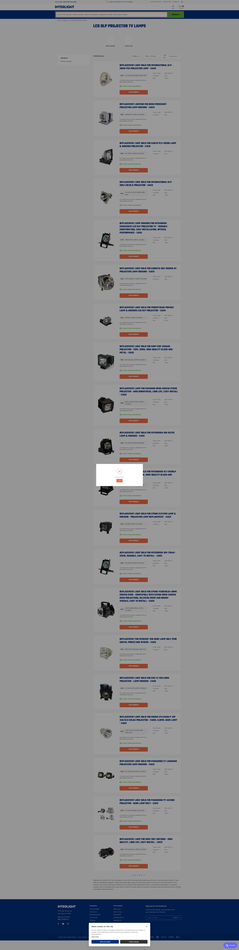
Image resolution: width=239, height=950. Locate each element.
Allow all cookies (105, 942)
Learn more (95, 936)
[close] (146, 926)
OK (119, 480)
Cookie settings (134, 942)
